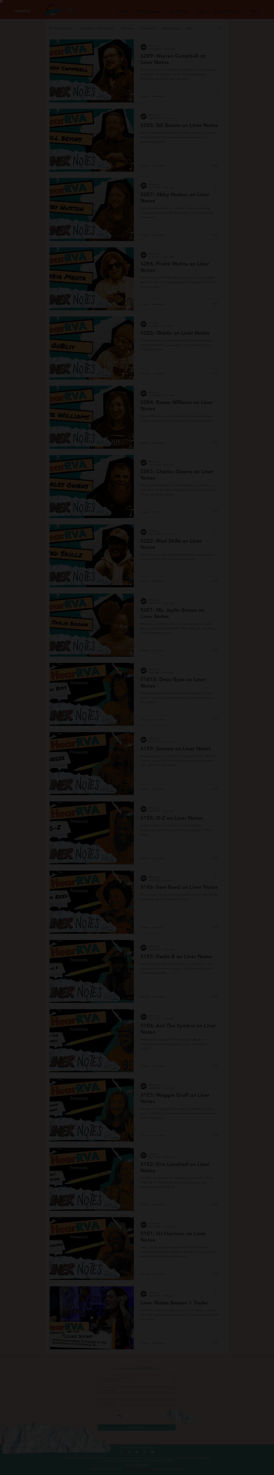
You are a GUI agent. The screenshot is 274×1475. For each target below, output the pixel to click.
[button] (252, 19)
